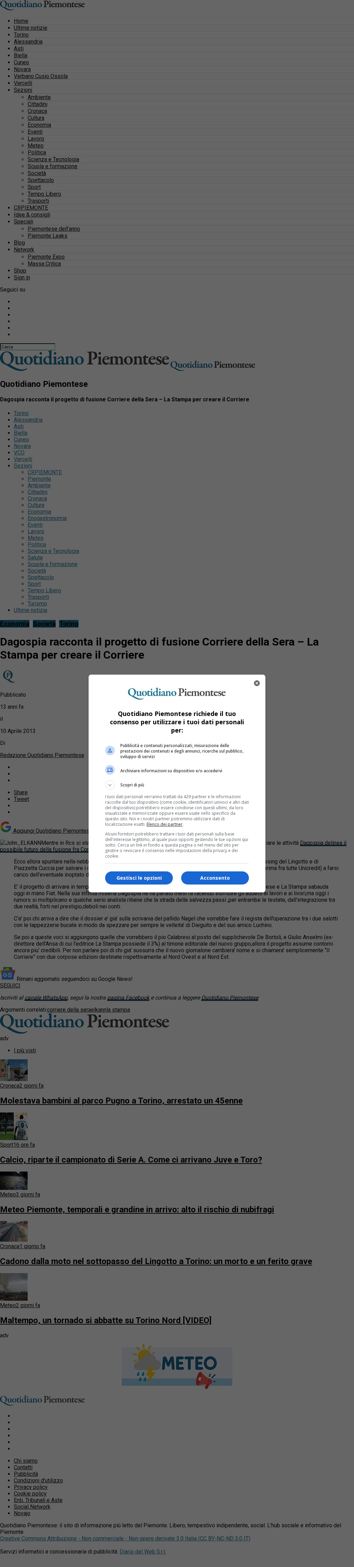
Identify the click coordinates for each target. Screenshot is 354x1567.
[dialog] (177, 783)
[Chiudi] (257, 683)
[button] (177, 785)
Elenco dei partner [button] (165, 824)
